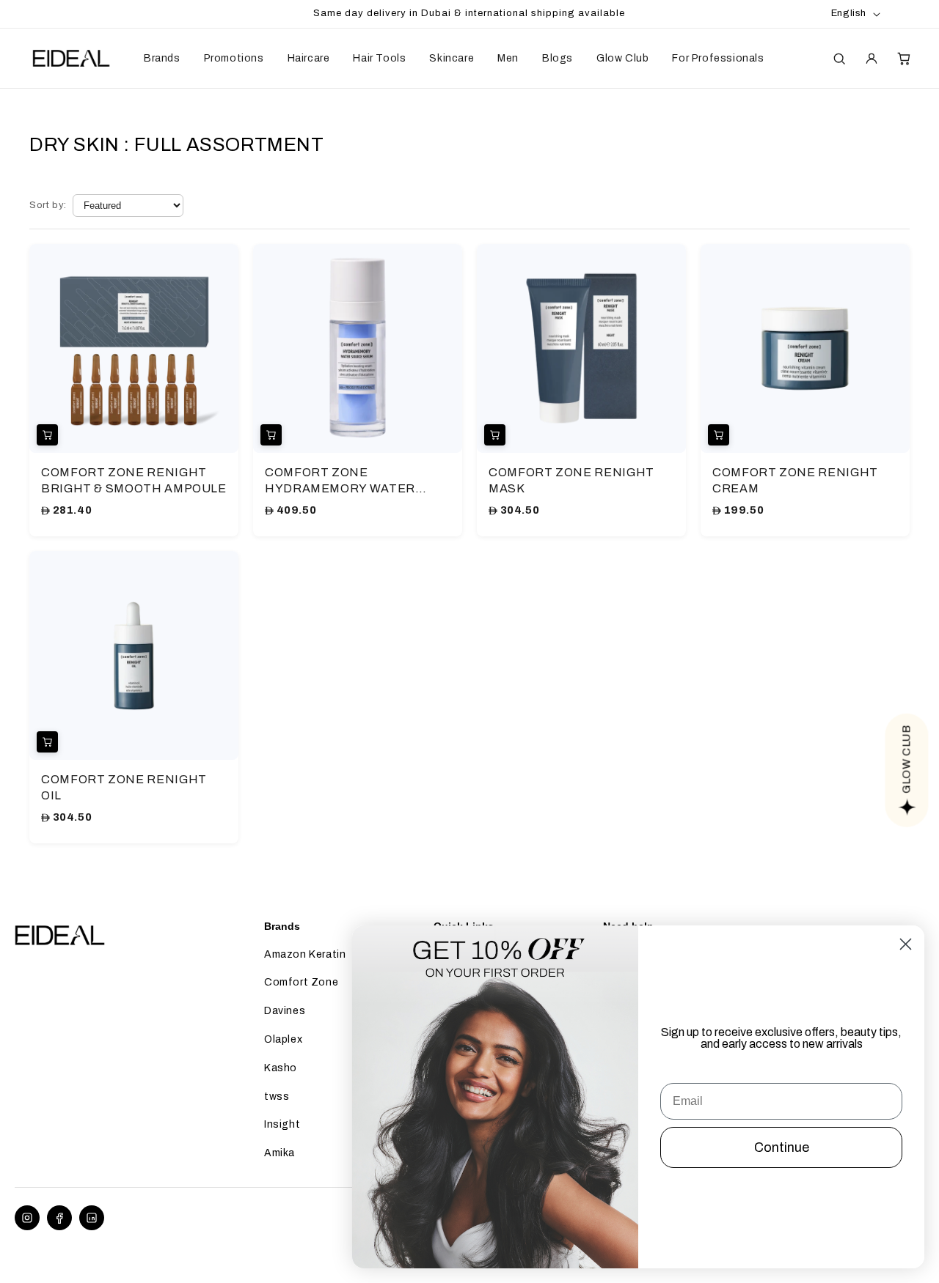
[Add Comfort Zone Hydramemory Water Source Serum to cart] (271, 434)
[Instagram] (27, 1217)
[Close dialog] (905, 944)
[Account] (871, 58)
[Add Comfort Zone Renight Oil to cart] (47, 742)
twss (276, 1096)
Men (508, 58)
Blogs (557, 58)
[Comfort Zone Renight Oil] (133, 655)
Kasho (280, 1067)
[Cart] (904, 58)
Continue (781, 1147)
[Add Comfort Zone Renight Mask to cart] (494, 434)
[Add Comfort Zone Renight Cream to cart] (718, 434)
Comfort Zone (301, 982)
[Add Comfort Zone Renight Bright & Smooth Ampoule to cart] (47, 434)
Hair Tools (379, 58)
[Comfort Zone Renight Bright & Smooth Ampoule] (133, 348)
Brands (162, 58)
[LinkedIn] (91, 1217)
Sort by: (48, 205)
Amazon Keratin (305, 954)
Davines (284, 1010)
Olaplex (283, 1039)
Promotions (234, 58)
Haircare (309, 58)
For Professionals (718, 58)
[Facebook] (59, 1217)
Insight (282, 1124)
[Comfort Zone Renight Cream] (805, 348)
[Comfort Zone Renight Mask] (581, 348)
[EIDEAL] (69, 58)
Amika (279, 1152)
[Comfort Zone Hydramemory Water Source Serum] (357, 348)
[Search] (839, 58)
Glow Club (622, 58)
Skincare (451, 58)
